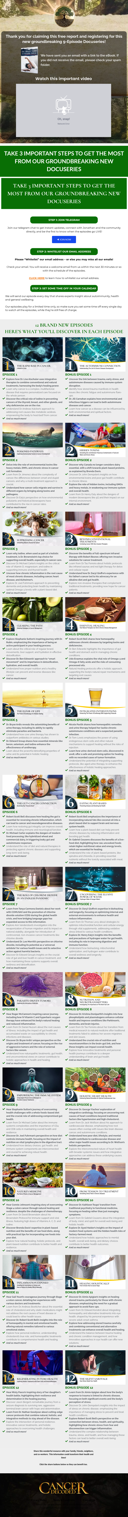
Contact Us (89, 1500)
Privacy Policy (39, 1500)
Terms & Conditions (64, 1500)
